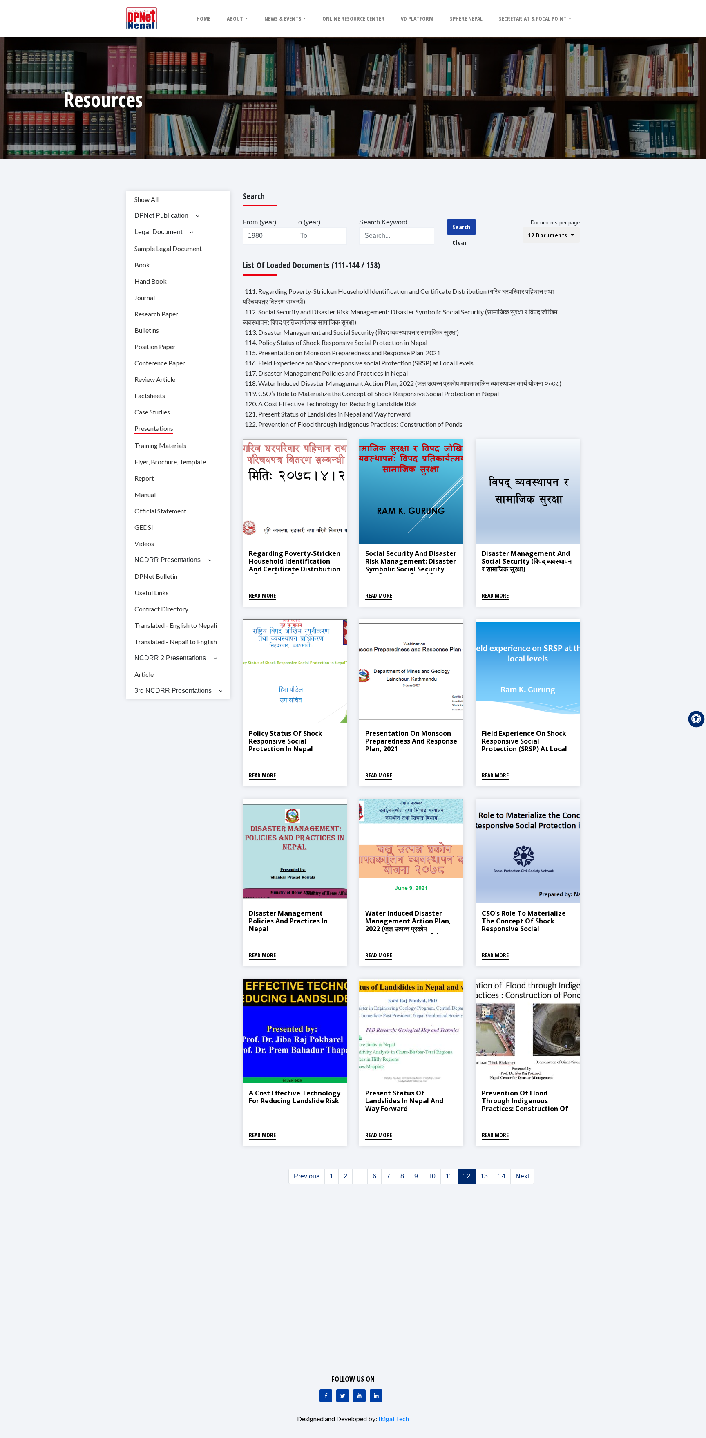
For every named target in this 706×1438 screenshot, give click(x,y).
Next (522, 1176)
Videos (144, 543)
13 (484, 1176)
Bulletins (146, 330)
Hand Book (150, 281)
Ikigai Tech (393, 1418)
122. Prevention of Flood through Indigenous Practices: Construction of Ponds (353, 424)
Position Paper (155, 346)
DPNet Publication (161, 215)
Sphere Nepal (466, 18)
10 (432, 1176)
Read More (262, 595)
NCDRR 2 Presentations (170, 657)
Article (144, 674)
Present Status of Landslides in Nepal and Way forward (404, 1101)
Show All (146, 199)
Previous (306, 1176)
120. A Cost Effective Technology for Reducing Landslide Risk (331, 404)
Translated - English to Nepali (175, 625)
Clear (459, 242)
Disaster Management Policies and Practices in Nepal (288, 921)
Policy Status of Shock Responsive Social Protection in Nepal (285, 741)
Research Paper (156, 314)
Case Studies (152, 412)
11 (449, 1176)
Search (461, 227)
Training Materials (160, 445)
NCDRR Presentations (167, 559)
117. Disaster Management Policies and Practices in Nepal (326, 373)
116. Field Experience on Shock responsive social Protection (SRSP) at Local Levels (359, 363)
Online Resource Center (353, 18)
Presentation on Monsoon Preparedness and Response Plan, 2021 (411, 741)
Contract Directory (161, 609)
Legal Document (158, 231)
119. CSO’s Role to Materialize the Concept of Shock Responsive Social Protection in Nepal (372, 393)
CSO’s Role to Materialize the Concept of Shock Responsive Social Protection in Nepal (524, 925)
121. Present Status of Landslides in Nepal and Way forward (328, 414)
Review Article (154, 379)
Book (142, 265)
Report (144, 478)
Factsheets (149, 395)
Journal (144, 297)
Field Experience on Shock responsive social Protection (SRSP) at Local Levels (524, 745)
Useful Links (151, 592)
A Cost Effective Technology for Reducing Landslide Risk (294, 1097)
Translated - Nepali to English (175, 641)
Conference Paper (159, 363)
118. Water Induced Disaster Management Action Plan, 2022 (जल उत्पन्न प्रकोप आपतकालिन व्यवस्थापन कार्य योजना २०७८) (403, 383)
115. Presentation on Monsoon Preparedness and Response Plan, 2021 (342, 352)
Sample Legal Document (168, 248)
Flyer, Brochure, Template (170, 462)
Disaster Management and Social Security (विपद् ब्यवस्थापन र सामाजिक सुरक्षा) (527, 561)
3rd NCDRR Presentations (173, 690)
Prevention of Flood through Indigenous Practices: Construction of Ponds (525, 1105)
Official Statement (160, 511)
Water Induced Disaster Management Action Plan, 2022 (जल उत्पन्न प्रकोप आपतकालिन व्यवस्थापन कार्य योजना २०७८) (408, 929)
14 (501, 1176)
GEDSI (143, 527)
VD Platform (417, 18)
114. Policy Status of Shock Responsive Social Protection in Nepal (336, 342)
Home (203, 18)
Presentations (153, 428)
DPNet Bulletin (155, 576)
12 (466, 1176)
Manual (145, 494)
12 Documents (549, 235)
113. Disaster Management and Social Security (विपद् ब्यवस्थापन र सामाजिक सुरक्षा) (352, 332)
